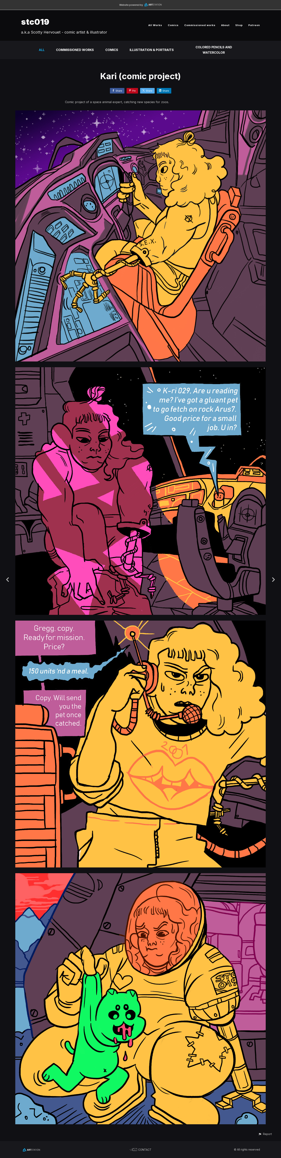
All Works (155, 25)
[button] (265, 1134)
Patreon (254, 25)
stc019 (35, 22)
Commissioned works (199, 25)
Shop (239, 25)
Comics (173, 25)
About (225, 25)
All (42, 50)
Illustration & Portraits (152, 50)
